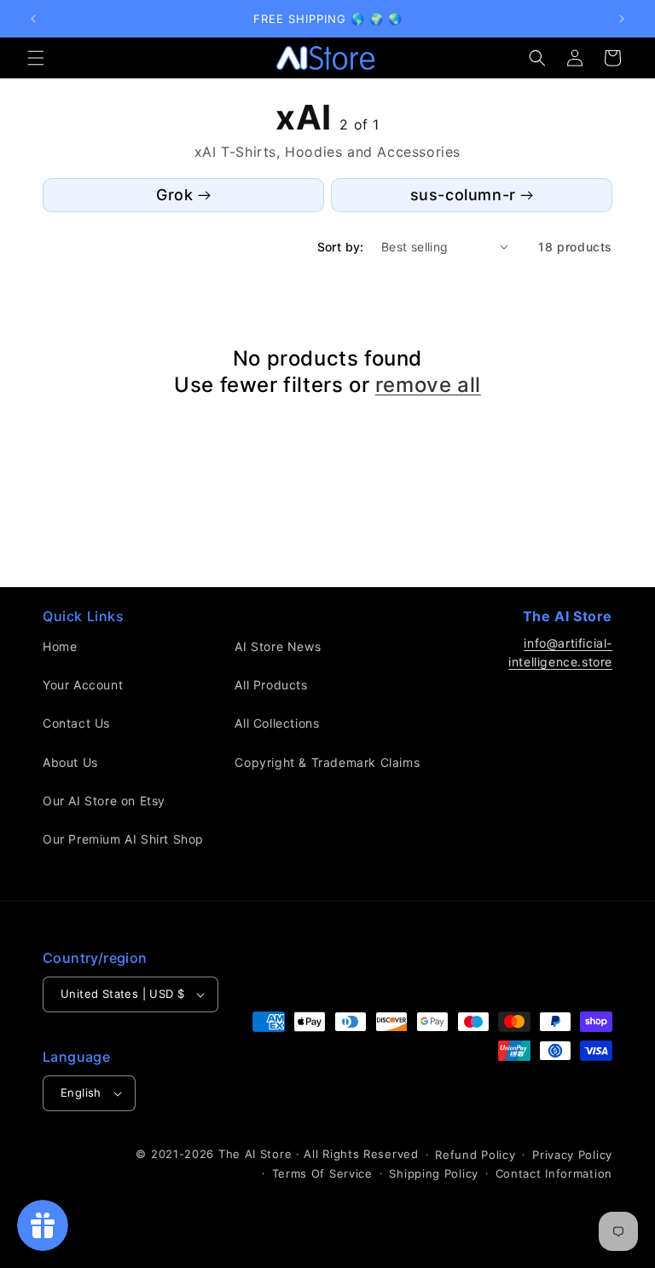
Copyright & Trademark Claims (327, 762)
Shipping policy (433, 1173)
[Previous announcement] (33, 18)
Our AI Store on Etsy (104, 800)
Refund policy (475, 1154)
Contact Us (76, 723)
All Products (271, 684)
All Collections (277, 723)
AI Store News (278, 646)
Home (60, 646)
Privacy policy (572, 1154)
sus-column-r (463, 195)
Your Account (83, 684)
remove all (428, 384)
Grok (174, 195)
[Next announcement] (622, 18)
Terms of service (322, 1173)
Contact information (554, 1173)
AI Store (269, 1154)
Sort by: (340, 246)
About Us (70, 762)
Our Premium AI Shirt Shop (123, 839)
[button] (36, 58)
